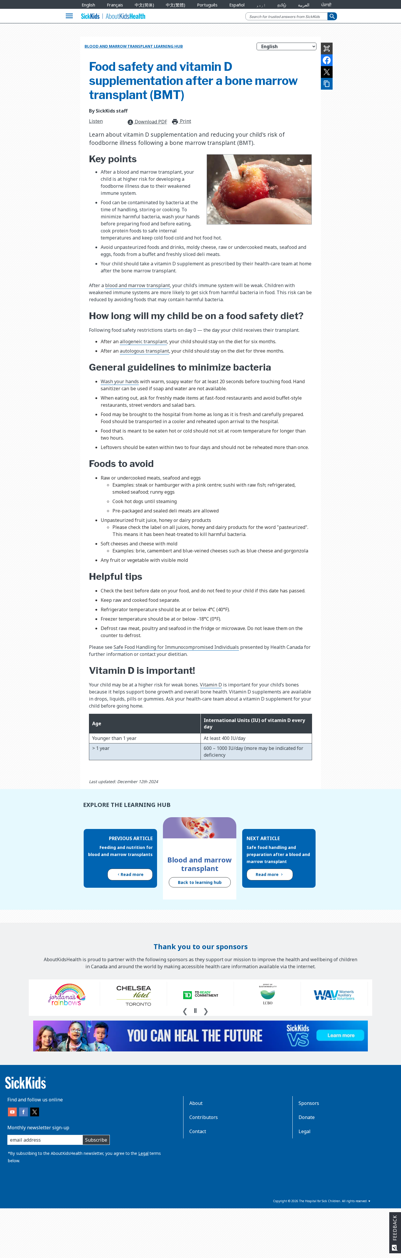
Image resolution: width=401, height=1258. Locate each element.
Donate (307, 1117)
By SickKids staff (108, 111)
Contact (197, 1131)
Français (115, 5)
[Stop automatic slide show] (195, 1010)
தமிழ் (281, 5)
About (196, 1103)
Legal (143, 1153)
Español (237, 5)
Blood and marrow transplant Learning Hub (134, 46)
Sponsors (309, 1103)
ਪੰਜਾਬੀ (326, 5)
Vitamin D (211, 684)
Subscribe (96, 1140)
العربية (303, 5)
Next (205, 1010)
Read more (132, 874)
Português (207, 5)
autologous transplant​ (144, 351)
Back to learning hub (200, 882)
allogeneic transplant (143, 341)
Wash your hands (120, 381)
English (88, 5)
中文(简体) (144, 5)
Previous (184, 1010)
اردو (261, 5)
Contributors (203, 1117)
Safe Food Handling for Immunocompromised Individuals (176, 647)
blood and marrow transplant (137, 285)
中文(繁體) (175, 5)
